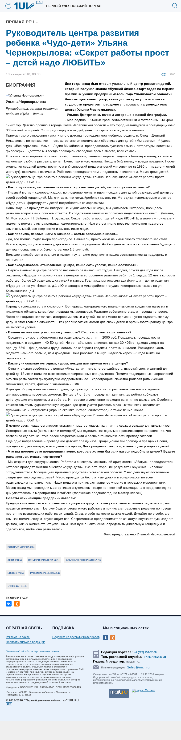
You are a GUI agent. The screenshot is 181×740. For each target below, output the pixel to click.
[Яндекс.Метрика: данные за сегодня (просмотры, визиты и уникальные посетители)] (143, 690)
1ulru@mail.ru (138, 667)
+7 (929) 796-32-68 (145, 652)
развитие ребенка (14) (45, 573)
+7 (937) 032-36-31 (155, 656)
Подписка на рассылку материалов (75, 637)
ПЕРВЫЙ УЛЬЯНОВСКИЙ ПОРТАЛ (73, 6)
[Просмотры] (165, 74)
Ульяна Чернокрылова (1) (83, 560)
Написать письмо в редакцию (25, 642)
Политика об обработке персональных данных (32, 651)
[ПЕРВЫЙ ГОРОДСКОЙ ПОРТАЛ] (27, 5)
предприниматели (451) (43, 560)
